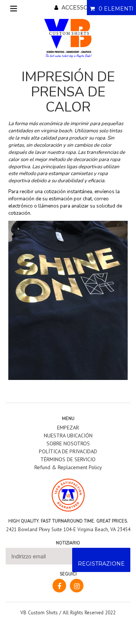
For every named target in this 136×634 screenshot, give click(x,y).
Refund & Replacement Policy (68, 467)
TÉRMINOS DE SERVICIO (68, 459)
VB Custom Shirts (39, 612)
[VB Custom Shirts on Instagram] (76, 585)
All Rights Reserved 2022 (89, 612)
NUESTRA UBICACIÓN (68, 435)
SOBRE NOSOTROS (68, 443)
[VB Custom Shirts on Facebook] (59, 585)
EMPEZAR (68, 427)
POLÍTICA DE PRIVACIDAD (68, 451)
